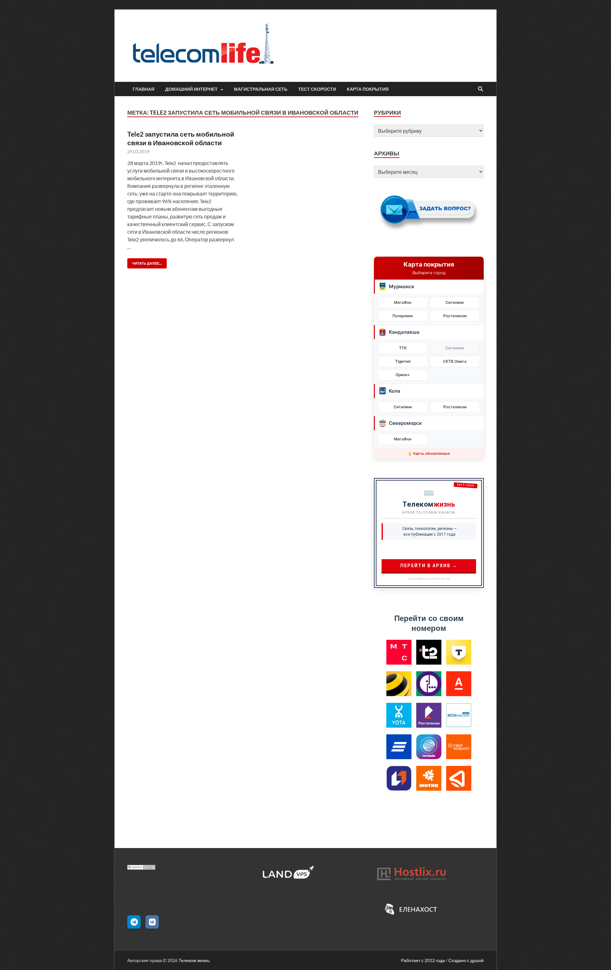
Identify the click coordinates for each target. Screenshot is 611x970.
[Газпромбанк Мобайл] (429, 746)
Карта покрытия (368, 89)
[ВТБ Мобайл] (399, 746)
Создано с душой (466, 960)
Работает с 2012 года (423, 960)
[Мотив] (429, 778)
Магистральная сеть (260, 89)
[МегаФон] (429, 683)
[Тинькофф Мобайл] (459, 652)
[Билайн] (399, 683)
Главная (143, 89)
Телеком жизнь (194, 960)
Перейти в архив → (428, 565)
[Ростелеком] (429, 715)
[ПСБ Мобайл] (399, 778)
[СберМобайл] (459, 746)
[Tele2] (429, 652)
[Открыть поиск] (480, 89)
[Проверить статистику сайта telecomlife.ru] (141, 868)
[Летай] (459, 778)
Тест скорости (317, 89)
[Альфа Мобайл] (459, 683)
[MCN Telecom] (459, 715)
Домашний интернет (191, 89)
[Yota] (399, 715)
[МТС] (399, 652)
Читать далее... (144, 262)
